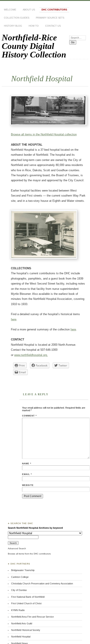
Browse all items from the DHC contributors (29, 553)
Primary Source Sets (50, 17)
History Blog (13, 25)
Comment (29, 415)
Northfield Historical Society (25, 630)
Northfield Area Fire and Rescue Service (32, 616)
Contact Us (53, 25)
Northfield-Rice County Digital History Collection (34, 46)
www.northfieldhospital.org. (31, 355)
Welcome (10, 9)
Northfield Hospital (20, 636)
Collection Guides (16, 17)
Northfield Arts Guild (21, 623)
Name (26, 463)
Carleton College (20, 577)
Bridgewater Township (23, 570)
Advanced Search (17, 548)
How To (34, 25)
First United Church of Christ (26, 603)
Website (28, 485)
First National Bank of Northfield (28, 597)
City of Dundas (19, 590)
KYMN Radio (18, 610)
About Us (29, 9)
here (13, 319)
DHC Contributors (54, 9)
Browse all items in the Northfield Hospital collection (44, 134)
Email (27, 474)
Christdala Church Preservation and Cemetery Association (42, 583)
